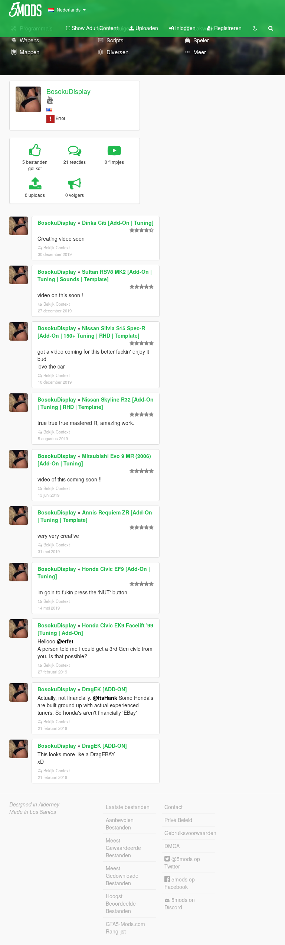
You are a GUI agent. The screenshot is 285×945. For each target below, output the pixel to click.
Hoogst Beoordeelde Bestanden (121, 903)
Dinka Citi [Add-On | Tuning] (118, 222)
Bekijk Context (56, 247)
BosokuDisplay (68, 91)
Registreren (227, 28)
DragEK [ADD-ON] (104, 689)
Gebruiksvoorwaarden (189, 833)
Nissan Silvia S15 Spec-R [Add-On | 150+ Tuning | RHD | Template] (91, 331)
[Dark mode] (255, 28)
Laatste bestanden (128, 807)
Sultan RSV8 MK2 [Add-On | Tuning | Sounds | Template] (94, 275)
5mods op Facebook (179, 883)
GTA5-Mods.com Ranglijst (125, 927)
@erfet (65, 641)
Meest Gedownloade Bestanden (122, 875)
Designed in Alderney (34, 804)
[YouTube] (49, 99)
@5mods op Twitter (182, 862)
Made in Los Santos (32, 811)
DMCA (172, 846)
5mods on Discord (179, 903)
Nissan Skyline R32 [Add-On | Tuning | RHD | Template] (95, 403)
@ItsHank (105, 697)
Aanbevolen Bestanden (120, 823)
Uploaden (146, 28)
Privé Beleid (178, 820)
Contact (173, 807)
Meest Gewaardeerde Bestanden (123, 848)
